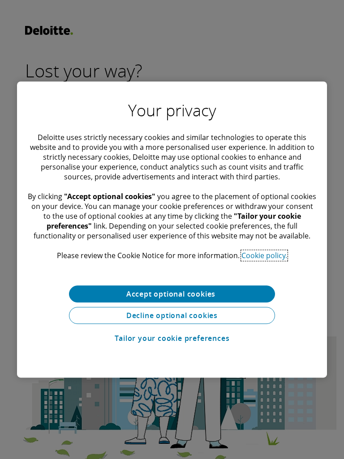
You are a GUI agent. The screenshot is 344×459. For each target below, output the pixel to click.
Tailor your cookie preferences (172, 338)
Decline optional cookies (172, 315)
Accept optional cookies (172, 294)
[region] (172, 229)
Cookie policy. (264, 255)
